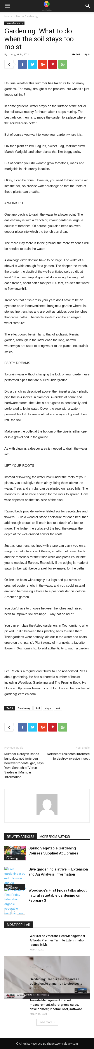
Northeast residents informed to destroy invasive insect (68, 756)
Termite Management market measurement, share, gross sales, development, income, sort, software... (57, 1005)
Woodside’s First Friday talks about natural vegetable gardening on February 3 (57, 895)
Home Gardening (27, 16)
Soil (37, 708)
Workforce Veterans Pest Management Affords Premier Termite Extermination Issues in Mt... (57, 940)
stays (48, 708)
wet (58, 708)
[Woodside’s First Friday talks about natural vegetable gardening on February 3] (15, 904)
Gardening (24, 708)
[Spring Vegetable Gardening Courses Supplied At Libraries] (15, 853)
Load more (45, 1022)
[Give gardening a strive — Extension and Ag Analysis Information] (15, 878)
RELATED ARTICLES (20, 836)
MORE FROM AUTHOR (55, 836)
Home (8, 16)
